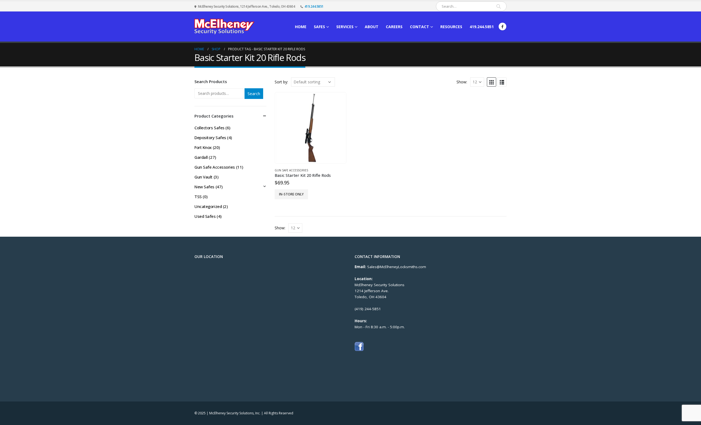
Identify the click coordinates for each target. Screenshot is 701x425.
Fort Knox (203, 147)
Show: (461, 81)
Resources (451, 26)
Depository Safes (210, 137)
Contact (419, 26)
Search (254, 93)
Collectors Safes (209, 127)
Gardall (201, 157)
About (371, 26)
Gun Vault (203, 177)
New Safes (204, 186)
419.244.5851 (314, 6)
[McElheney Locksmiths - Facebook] (359, 346)
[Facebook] (502, 26)
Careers (394, 26)
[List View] (502, 82)
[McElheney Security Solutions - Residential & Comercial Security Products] (224, 26)
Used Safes (205, 216)
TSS (198, 196)
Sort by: (281, 81)
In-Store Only (291, 194)
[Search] (498, 6)
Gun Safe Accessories (291, 170)
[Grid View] (491, 82)
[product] (310, 127)
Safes (319, 26)
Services (345, 26)
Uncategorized (208, 206)
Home (300, 26)
